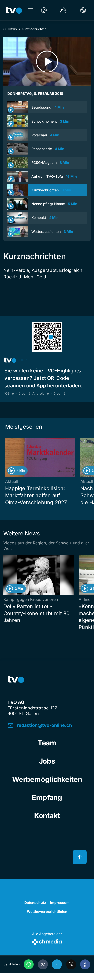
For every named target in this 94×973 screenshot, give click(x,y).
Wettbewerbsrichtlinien (47, 911)
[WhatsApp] (29, 964)
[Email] (57, 964)
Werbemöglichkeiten (47, 779)
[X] (71, 964)
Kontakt (47, 815)
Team (47, 743)
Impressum (60, 902)
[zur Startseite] (14, 10)
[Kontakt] (83, 10)
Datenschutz (35, 902)
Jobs (47, 761)
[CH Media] (47, 941)
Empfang (47, 797)
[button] (43, 964)
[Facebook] (85, 964)
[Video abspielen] (47, 61)
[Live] (44, 10)
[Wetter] (63, 10)
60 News (10, 29)
